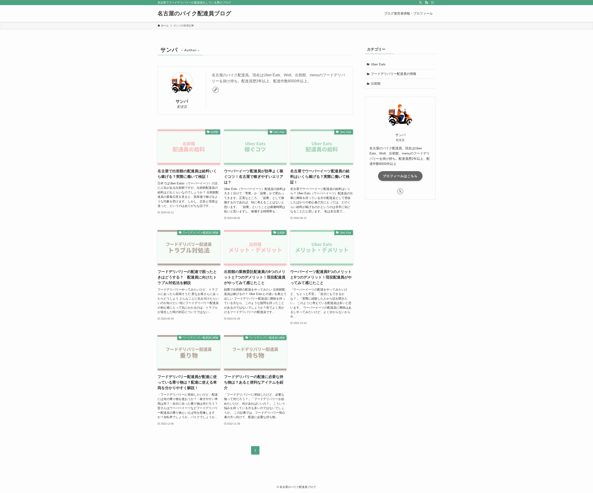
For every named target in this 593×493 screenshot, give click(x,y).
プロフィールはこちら (400, 176)
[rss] (426, 2)
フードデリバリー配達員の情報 (393, 74)
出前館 (376, 83)
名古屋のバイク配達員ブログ (194, 13)
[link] (216, 90)
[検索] (432, 2)
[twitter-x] (420, 2)
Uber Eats (378, 64)
